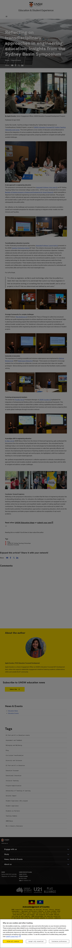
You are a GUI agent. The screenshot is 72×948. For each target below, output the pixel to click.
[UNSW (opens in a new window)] (36, 4)
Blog (8, 542)
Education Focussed (13, 544)
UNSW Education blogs (24, 522)
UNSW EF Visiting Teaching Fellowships (19, 543)
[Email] (12, 65)
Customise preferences (59, 941)
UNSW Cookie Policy (12, 936)
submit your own (44, 522)
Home (7, 60)
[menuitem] (36, 735)
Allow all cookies (13, 941)
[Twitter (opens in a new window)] (19, 65)
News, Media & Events (13, 859)
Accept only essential (36, 941)
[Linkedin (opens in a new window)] (22, 65)
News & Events (16, 60)
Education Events (13, 713)
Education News (13, 711)
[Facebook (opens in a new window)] (15, 65)
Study (6, 854)
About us (8, 864)
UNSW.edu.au (4, 843)
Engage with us (10, 849)
